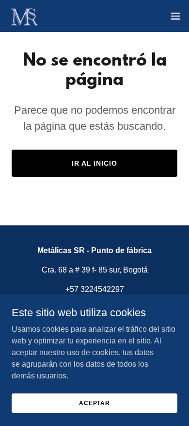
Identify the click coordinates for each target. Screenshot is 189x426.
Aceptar (94, 402)
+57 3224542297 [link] (94, 289)
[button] (175, 16)
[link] (24, 16)
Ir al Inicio (95, 163)
